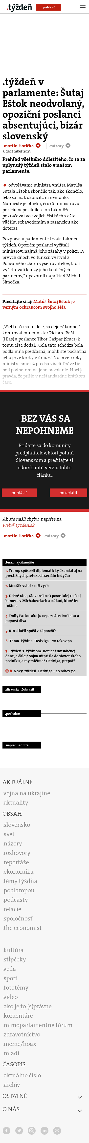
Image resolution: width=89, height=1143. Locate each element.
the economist (23, 928)
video (10, 997)
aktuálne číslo (22, 1075)
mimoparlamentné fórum (38, 1025)
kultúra (14, 950)
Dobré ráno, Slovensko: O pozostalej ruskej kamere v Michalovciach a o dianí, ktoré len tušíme (43, 600)
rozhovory (17, 853)
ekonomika (19, 872)
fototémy (16, 988)
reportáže (16, 862)
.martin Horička (18, 146)
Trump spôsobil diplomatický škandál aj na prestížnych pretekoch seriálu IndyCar (43, 573)
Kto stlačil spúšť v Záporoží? (30, 630)
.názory (57, 146)
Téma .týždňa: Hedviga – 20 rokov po (38, 640)
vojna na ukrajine (26, 793)
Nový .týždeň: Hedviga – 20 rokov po (42, 671)
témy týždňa (20, 881)
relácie (12, 909)
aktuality (16, 802)
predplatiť (68, 492)
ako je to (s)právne (28, 1006)
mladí (11, 1053)
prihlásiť (19, 492)
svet (9, 834)
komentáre (18, 1016)
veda (9, 969)
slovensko (17, 825)
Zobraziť (27, 689)
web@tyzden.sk (18, 525)
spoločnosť (18, 918)
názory (13, 843)
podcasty (16, 900)
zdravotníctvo (22, 1034)
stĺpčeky (15, 959)
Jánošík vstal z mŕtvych (27, 585)
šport (11, 978)
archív (12, 1085)
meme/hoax (20, 1044)
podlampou (19, 890)
